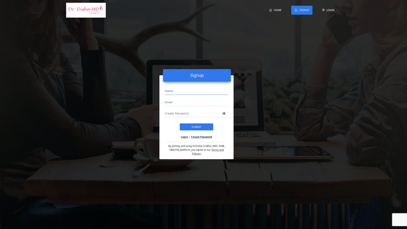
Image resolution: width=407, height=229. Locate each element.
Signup (304, 10)
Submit (196, 127)
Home (278, 10)
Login (330, 10)
